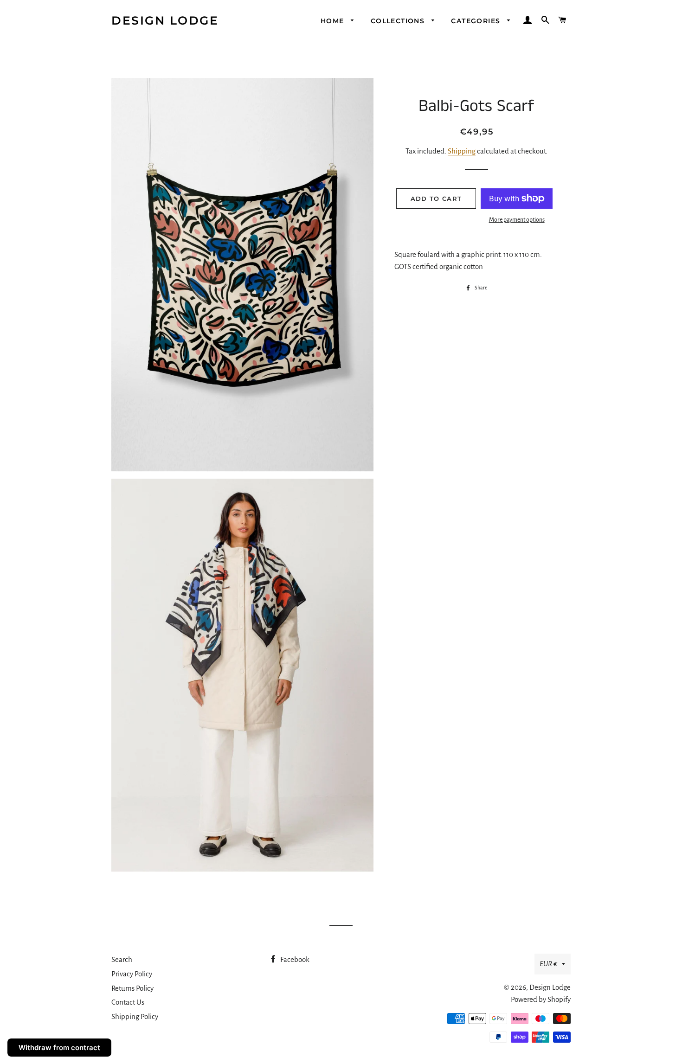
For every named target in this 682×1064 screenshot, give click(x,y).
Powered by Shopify (541, 999)
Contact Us (127, 1002)
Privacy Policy (131, 974)
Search (121, 959)
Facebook (294, 959)
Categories (476, 21)
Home (334, 21)
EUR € (548, 964)
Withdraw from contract (59, 1047)
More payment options (517, 220)
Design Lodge (165, 20)
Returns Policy (132, 988)
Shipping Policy (134, 1016)
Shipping (462, 151)
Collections (399, 21)
